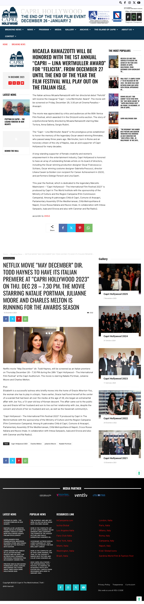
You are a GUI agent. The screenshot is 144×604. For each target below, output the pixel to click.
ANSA (47, 216)
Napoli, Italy (105, 545)
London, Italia (105, 520)
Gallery (69, 29)
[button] (121, 3)
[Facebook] (125, 3)
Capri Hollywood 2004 (129, 118)
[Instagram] (129, 3)
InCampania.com (65, 520)
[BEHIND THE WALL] (16, 139)
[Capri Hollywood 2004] (113, 118)
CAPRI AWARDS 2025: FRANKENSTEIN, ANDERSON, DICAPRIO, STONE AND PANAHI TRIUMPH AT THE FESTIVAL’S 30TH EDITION (15, 543)
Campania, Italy (106, 540)
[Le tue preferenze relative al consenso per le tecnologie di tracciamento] (139, 599)
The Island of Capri (105, 29)
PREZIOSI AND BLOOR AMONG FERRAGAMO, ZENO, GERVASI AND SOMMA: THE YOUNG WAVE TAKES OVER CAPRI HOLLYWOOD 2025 (15, 567)
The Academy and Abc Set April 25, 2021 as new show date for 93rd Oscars (41, 522)
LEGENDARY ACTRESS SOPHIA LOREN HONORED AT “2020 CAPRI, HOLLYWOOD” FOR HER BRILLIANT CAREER (42, 544)
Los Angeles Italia (65, 530)
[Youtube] (139, 3)
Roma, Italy (104, 535)
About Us (127, 29)
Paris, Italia (104, 525)
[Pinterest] (80, 228)
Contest (9, 36)
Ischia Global (63, 525)
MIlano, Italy (105, 530)
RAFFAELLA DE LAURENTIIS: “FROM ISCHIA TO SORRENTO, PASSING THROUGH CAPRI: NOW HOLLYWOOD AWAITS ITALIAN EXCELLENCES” (14, 531)
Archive (84, 29)
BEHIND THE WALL (12, 150)
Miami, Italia (62, 545)
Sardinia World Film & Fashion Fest (116, 556)
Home (5, 44)
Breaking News (13, 29)
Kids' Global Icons (108, 550)
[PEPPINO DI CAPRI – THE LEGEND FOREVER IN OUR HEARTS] (16, 107)
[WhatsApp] (88, 228)
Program (44, 29)
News (30, 29)
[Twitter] (134, 3)
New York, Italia (64, 540)
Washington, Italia (65, 550)
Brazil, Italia (62, 556)
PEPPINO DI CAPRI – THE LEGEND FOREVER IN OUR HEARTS (15, 122)
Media (58, 29)
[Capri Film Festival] (72, 15)
